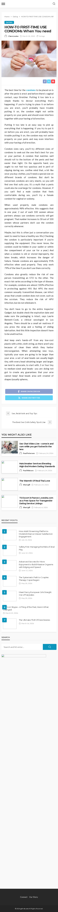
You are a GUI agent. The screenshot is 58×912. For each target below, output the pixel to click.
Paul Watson (28, 470)
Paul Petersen (29, 453)
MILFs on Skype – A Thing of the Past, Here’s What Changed (25, 608)
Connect (23, 897)
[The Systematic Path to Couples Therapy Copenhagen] (10, 581)
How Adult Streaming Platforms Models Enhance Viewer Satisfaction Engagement (36, 534)
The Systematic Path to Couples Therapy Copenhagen (33, 578)
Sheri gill (26, 485)
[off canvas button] (3, 4)
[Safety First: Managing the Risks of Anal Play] (10, 550)
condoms (31, 90)
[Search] (54, 4)
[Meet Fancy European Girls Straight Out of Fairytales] (10, 596)
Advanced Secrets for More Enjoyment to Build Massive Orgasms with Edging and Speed (36, 564)
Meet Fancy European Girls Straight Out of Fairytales (35, 593)
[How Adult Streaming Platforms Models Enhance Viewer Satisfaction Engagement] (10, 535)
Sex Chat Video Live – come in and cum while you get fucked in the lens (36, 447)
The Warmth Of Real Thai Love (34, 481)
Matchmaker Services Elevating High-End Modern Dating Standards (37, 465)
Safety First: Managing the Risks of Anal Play (37, 548)
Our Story (33, 897)
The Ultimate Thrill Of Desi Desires (34, 620)
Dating (9, 22)
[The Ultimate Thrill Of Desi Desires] (10, 624)
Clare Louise (13, 36)
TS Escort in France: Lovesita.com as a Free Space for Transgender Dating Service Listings (36, 501)
